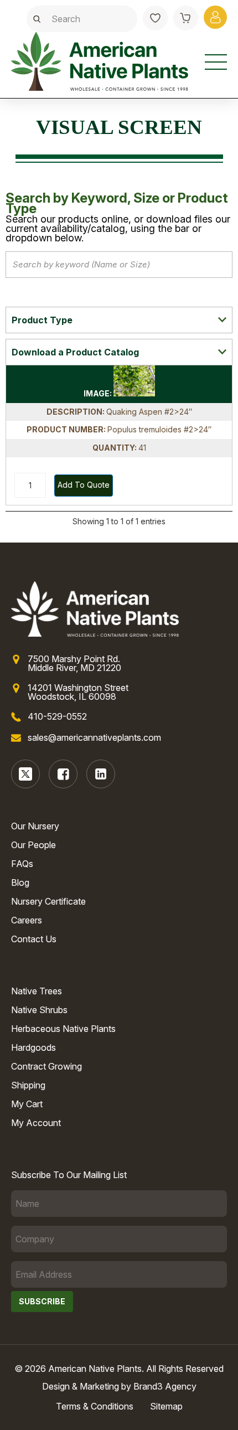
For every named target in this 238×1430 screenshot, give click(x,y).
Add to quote (84, 484)
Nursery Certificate (48, 901)
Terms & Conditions (94, 1406)
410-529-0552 (57, 716)
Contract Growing (46, 1066)
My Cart (27, 1103)
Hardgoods (33, 1047)
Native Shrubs (39, 1009)
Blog (20, 882)
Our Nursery (35, 826)
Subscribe (42, 1301)
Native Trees (36, 991)
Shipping (28, 1085)
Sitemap (166, 1406)
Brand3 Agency (164, 1386)
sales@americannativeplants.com (94, 737)
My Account (36, 1122)
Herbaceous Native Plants (63, 1028)
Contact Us (33, 938)
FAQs (22, 863)
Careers (26, 920)
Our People (33, 844)
